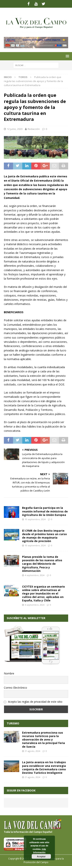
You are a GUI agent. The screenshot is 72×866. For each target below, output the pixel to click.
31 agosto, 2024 (32, 751)
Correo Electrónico (15, 687)
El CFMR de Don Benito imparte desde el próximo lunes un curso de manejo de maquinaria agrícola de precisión (44, 536)
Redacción (34, 129)
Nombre (9, 673)
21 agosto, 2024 (32, 777)
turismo (13, 723)
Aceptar (41, 856)
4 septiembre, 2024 (34, 575)
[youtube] (36, 4)
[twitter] (43, 4)
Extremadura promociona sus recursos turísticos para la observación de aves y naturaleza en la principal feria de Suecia (43, 739)
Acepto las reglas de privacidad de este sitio (34, 701)
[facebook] (28, 4)
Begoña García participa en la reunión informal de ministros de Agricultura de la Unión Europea (45, 511)
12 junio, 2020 (14, 129)
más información (39, 851)
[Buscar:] (36, 65)
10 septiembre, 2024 (35, 519)
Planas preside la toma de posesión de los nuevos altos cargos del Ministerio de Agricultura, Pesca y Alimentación (42, 564)
